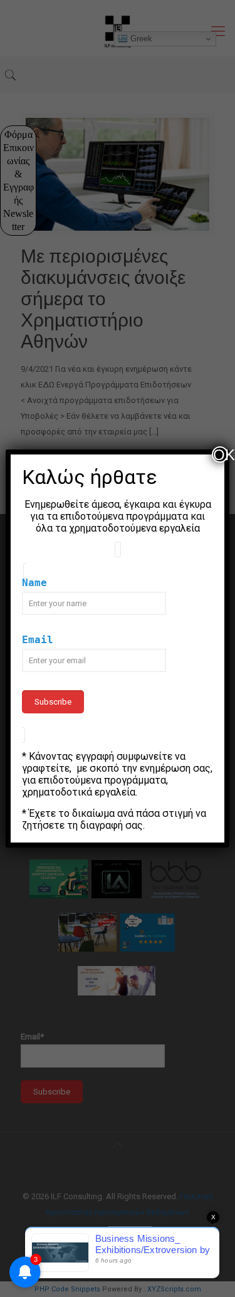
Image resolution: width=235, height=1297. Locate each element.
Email (37, 640)
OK (220, 454)
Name (34, 583)
